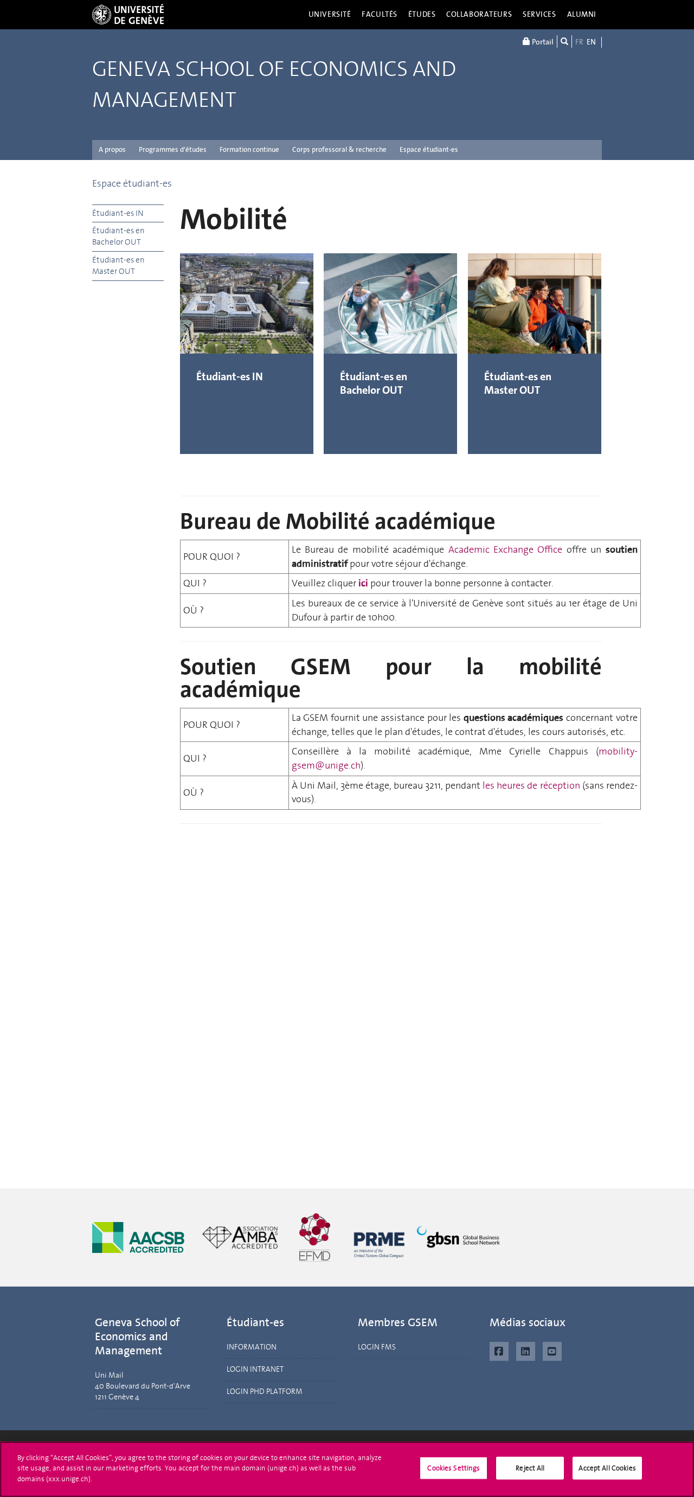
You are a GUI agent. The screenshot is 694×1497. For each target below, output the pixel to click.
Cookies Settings (453, 1468)
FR (579, 42)
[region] (347, 1469)
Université (330, 14)
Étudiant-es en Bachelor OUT (118, 236)
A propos (112, 149)
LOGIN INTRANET (255, 1369)
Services (539, 14)
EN (591, 42)
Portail (542, 42)
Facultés (379, 14)
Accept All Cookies (607, 1468)
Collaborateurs (479, 14)
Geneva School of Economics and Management (274, 84)
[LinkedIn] (525, 1350)
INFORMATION (252, 1347)
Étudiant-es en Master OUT (118, 265)
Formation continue (249, 149)
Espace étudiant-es (429, 149)
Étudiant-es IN (118, 213)
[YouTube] (552, 1350)
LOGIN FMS (377, 1347)
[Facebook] (499, 1350)
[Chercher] (564, 41)
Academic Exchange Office (505, 549)
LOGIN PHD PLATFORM (265, 1391)
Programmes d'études (173, 149)
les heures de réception (531, 785)
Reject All (530, 1468)
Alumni (581, 14)
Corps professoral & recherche (339, 149)
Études (421, 14)
